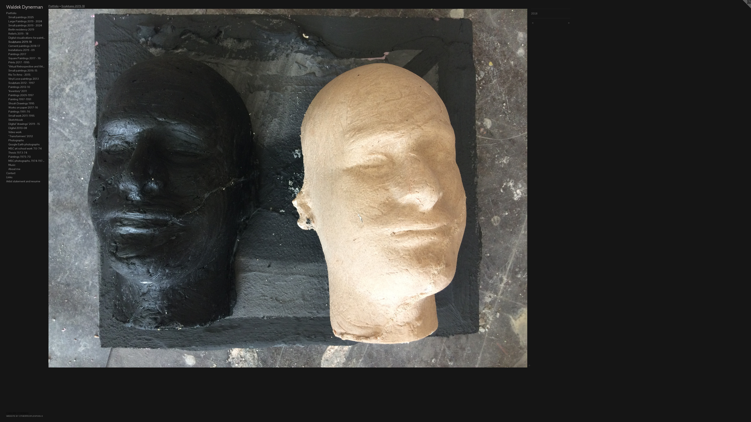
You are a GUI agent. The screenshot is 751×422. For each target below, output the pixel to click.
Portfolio (11, 13)
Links (9, 177)
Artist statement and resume (23, 181)
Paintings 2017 (17, 54)
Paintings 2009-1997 (21, 95)
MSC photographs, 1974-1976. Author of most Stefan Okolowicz (27, 161)
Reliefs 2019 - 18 (18, 33)
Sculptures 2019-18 (20, 42)
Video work (15, 132)
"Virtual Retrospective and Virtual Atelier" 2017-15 (27, 66)
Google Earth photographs (24, 144)
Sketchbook (15, 120)
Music (11, 165)
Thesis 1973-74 (17, 152)
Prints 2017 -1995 (19, 62)
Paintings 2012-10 (19, 87)
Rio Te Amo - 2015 (19, 74)
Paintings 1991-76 (19, 111)
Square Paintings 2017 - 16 (24, 58)
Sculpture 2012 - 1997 (21, 83)
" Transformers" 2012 (20, 136)
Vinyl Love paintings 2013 (23, 78)
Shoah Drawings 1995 (21, 103)
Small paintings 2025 (21, 17)
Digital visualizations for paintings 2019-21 (27, 37)
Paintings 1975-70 (19, 156)
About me (14, 169)
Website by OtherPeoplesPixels (24, 416)
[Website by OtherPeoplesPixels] (743, 8)
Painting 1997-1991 (19, 99)
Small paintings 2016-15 (22, 70)
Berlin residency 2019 (21, 29)
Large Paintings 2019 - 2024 (25, 21)
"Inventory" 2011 (17, 91)
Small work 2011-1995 (21, 115)
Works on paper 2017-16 (23, 107)
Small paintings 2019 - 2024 (25, 25)
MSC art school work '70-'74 (25, 148)
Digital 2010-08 (17, 128)
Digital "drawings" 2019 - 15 (24, 124)
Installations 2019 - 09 (21, 50)
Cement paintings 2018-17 (24, 46)
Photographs (16, 140)
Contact (10, 173)
